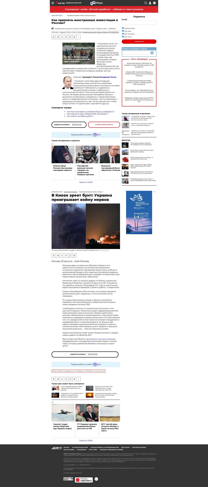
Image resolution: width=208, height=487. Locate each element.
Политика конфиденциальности (72, 473)
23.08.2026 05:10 (57, 192)
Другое (62, 32)
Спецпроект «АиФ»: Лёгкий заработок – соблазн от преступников (104, 9)
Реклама (66, 447)
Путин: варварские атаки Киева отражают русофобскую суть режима (71, 388)
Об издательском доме (80, 447)
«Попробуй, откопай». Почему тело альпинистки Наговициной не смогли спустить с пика (143, 118)
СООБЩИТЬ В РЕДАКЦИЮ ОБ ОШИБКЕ (111, 449)
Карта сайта (93, 449)
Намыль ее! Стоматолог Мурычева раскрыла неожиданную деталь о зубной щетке (142, 132)
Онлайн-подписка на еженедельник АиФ (105, 447)
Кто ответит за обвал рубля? (80, 116)
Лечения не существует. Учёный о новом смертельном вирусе (142, 124)
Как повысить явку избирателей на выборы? (87, 114)
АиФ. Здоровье (129, 34)
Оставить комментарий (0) (104, 124)
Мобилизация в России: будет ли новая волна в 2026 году (141, 158)
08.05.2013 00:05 (57, 15)
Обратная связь (68, 449)
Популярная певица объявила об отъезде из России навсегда (141, 143)
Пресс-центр (125, 447)
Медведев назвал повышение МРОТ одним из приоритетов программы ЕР (139, 100)
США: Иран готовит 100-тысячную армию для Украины (141, 151)
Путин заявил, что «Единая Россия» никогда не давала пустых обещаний (139, 91)
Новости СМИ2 (86, 182)
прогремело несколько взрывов (100, 339)
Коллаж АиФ (104, 250)
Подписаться (139, 41)
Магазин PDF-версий (139, 447)
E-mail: (124, 20)
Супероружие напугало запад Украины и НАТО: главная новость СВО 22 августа (139, 82)
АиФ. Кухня (128, 37)
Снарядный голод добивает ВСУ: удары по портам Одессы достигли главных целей (72, 395)
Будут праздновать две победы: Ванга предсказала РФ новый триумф (141, 166)
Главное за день (129, 28)
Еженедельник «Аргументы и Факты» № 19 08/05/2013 (101, 32)
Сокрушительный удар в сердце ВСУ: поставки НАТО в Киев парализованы (106, 395)
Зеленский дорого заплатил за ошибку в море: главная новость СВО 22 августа (139, 65)
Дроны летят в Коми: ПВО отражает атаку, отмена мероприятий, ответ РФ (104, 388)
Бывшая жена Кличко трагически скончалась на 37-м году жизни (141, 172)
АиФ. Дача (127, 31)
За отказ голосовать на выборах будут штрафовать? (90, 112)
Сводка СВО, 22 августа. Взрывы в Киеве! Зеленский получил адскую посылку (139, 74)
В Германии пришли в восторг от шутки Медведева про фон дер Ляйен (143, 179)
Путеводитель (81, 449)
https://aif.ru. (69, 469)
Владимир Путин (108, 77)
